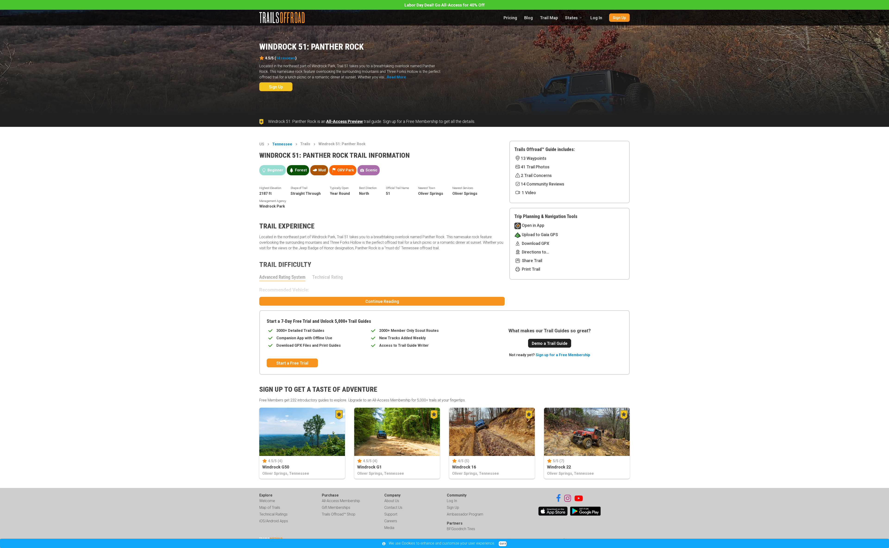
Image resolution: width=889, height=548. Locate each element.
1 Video (528, 192)
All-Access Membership (341, 501)
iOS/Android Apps (273, 521)
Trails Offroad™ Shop (338, 514)
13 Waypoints (533, 158)
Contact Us (393, 507)
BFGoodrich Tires (461, 529)
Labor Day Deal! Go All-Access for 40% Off (444, 5)
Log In (596, 17)
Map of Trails (269, 507)
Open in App (532, 225)
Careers (390, 521)
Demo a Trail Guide (549, 343)
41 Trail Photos (535, 166)
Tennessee (282, 144)
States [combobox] (571, 17)
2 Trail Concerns (536, 175)
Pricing (510, 17)
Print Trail (530, 269)
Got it (503, 543)
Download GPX (535, 243)
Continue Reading (382, 301)
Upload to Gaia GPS (539, 234)
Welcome (267, 501)
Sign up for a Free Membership (563, 355)
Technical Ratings (273, 514)
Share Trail (531, 260)
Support (390, 514)
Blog (528, 17)
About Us (391, 501)
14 (285, 58)
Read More (396, 77)
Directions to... (535, 252)
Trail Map (549, 17)
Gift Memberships (336, 507)
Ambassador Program (465, 514)
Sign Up (619, 18)
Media (389, 528)
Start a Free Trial (292, 363)
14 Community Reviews (542, 184)
